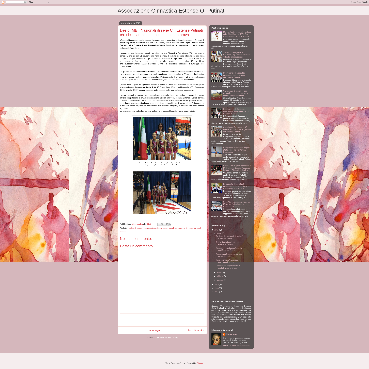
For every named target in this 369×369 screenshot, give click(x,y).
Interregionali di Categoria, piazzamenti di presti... (227, 261)
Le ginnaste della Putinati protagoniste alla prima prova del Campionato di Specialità (236, 186)
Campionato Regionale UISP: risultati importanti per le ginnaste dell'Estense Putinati (237, 129)
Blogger (200, 363)
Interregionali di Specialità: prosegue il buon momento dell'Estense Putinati (234, 75)
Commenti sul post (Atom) (167, 338)
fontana (189, 228)
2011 (216, 292)
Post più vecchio (196, 330)
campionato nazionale (153, 228)
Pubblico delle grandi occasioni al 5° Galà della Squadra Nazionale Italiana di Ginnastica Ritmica (237, 168)
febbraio (220, 276)
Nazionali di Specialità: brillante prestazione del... (229, 255)
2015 (216, 284)
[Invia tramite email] (158, 224)
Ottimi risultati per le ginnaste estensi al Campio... (228, 243)
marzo (220, 273)
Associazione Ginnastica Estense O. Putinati (172, 11)
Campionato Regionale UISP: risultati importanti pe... (228, 267)
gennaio (220, 280)
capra (165, 228)
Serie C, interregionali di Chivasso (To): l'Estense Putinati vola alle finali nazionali (237, 54)
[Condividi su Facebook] (167, 224)
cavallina (173, 228)
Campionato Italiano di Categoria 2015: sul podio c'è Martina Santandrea (236, 150)
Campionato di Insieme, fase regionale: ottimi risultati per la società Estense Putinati (235, 93)
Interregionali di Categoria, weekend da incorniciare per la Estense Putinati (235, 111)
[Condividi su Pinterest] (169, 224)
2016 (216, 230)
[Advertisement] (162, 320)
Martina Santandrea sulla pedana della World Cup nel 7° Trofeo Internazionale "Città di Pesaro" (237, 34)
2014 (216, 288)
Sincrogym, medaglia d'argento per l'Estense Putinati (229, 249)
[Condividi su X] (164, 224)
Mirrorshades (231, 334)
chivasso (181, 228)
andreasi (132, 228)
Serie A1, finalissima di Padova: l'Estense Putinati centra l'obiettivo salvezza (236, 204)
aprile (219, 233)
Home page (154, 330)
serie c (123, 231)
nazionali (197, 228)
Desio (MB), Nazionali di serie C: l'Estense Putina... (229, 237)
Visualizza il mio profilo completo (236, 345)
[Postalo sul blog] (161, 224)
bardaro (140, 228)
